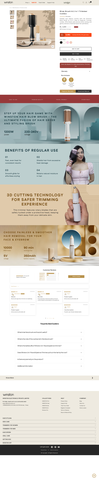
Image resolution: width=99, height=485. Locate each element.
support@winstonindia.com (9, 403)
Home (10, 7)
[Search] (83, 3)
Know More (10, 378)
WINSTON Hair (45, 405)
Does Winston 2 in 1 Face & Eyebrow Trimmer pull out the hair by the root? (42, 353)
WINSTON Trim (45, 401)
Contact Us (82, 405)
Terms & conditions (54, 450)
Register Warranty (68, 91)
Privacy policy (44, 450)
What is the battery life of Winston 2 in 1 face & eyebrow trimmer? (39, 346)
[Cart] (90, 3)
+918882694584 (6, 405)
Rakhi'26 (34, 3)
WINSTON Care (45, 403)
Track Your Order (65, 405)
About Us (82, 403)
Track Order (42, 3)
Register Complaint (65, 408)
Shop (26, 3)
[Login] (86, 3)
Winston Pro (45, 410)
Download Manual (83, 91)
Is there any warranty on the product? (30, 359)
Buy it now (75, 53)
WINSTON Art (45, 408)
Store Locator (83, 408)
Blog (81, 401)
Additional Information (25, 366)
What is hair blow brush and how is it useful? (32, 332)
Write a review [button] (76, 276)
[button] (42, 273)
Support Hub (50, 3)
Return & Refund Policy (66, 412)
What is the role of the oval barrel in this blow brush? (35, 339)
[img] (14, 291)
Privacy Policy (64, 401)
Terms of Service (65, 410)
